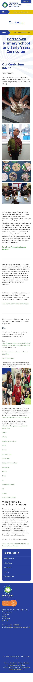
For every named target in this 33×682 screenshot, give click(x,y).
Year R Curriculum (8, 358)
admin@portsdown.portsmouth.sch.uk (18, 627)
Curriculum (7, 567)
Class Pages (8, 563)
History (4, 471)
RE (3, 489)
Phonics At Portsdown (9, 497)
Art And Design (7, 454)
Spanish (4, 493)
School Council (9, 576)
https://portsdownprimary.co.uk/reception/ (15, 417)
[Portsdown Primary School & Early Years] (9, 591)
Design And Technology (9, 463)
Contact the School (19, 665)
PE (3, 480)
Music (4, 476)
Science (4, 450)
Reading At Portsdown (9, 441)
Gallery (6, 572)
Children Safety (9, 559)
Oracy (4, 432)
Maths (4, 445)
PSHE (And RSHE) (8, 484)
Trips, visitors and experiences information (15, 304)
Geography (5, 467)
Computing (5, 458)
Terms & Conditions (10, 663)
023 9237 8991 (14, 625)
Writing (4, 437)
